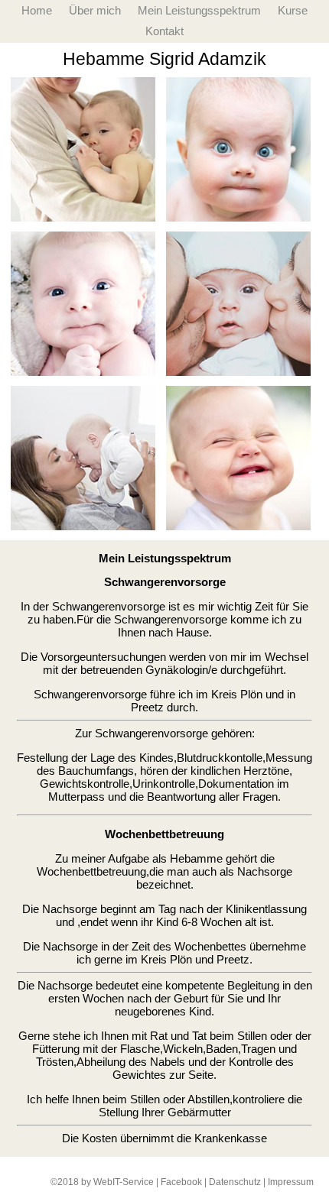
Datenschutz (235, 1182)
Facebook (181, 1182)
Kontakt (164, 30)
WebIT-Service (123, 1182)
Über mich (95, 10)
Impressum (291, 1182)
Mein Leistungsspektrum (199, 10)
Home (36, 10)
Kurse (293, 10)
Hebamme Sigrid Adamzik (164, 59)
